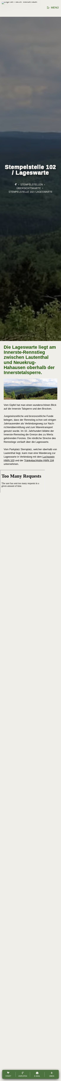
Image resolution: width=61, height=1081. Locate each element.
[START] (16, 184)
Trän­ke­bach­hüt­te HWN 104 (39, 460)
